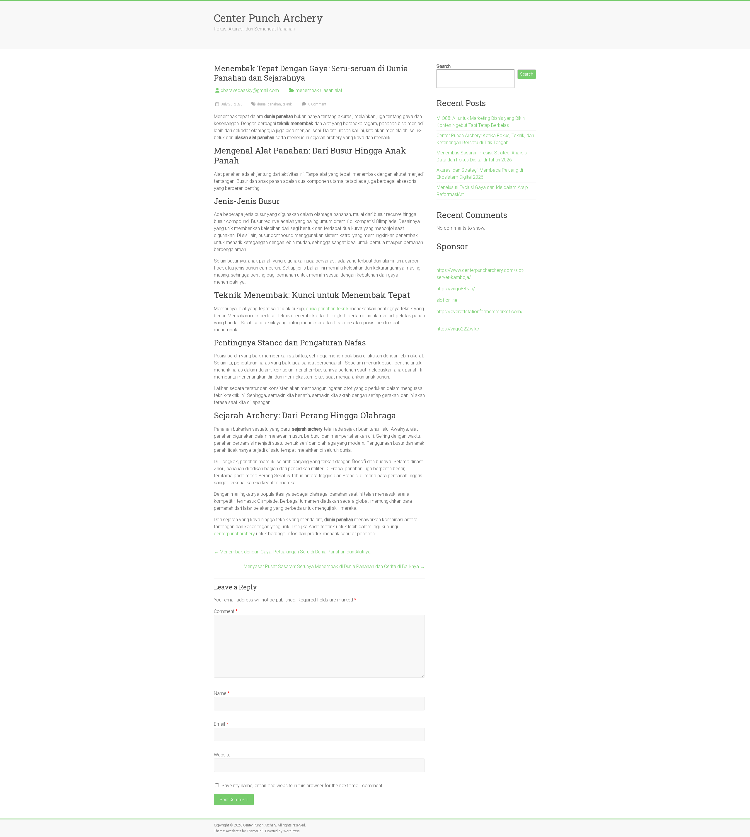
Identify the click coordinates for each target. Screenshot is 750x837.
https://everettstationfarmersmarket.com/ (480, 311)
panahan (274, 104)
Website (222, 755)
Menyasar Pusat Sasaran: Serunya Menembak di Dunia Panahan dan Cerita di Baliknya (334, 566)
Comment (226, 611)
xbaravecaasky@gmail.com (250, 90)
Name (222, 693)
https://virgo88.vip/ (456, 288)
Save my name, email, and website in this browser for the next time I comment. (302, 785)
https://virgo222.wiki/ (458, 329)
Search (444, 66)
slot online (447, 300)
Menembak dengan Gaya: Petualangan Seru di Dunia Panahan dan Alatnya (292, 552)
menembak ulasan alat (319, 90)
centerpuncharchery (234, 533)
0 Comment (316, 104)
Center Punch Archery (268, 18)
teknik (287, 104)
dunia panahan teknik (327, 308)
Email (221, 724)
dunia (261, 104)
